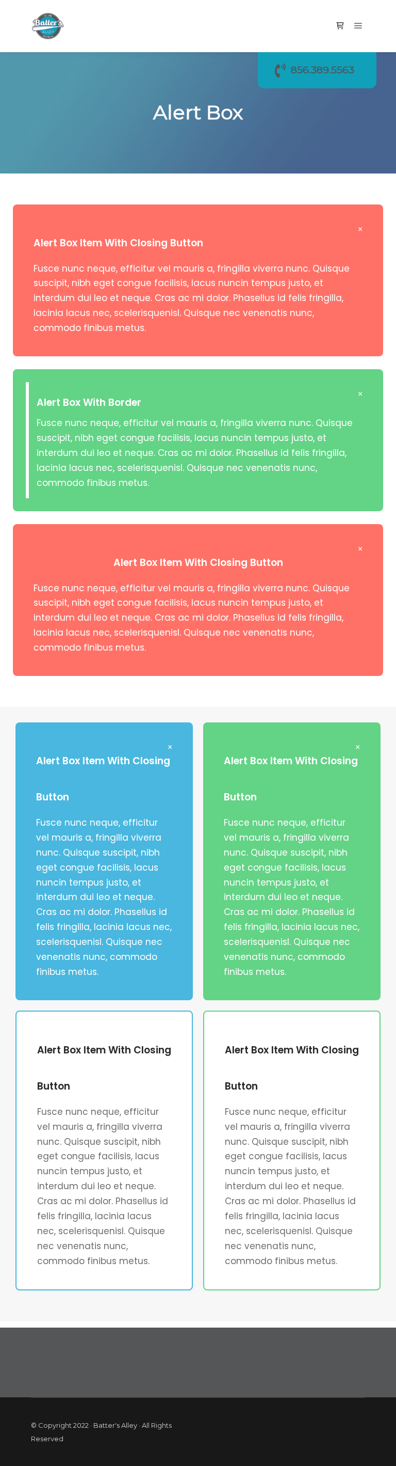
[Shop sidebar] (340, 26)
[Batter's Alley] (48, 26)
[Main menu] (358, 26)
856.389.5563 (322, 70)
